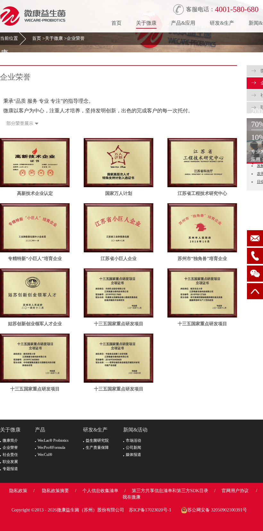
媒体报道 (133, 454)
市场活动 (133, 440)
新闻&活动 (135, 429)
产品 (40, 429)
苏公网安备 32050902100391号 (217, 510)
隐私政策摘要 (55, 490)
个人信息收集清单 (100, 490)
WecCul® (45, 454)
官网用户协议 (235, 490)
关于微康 (146, 23)
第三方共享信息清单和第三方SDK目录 (170, 490)
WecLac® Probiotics (53, 440)
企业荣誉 (76, 38)
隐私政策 (18, 490)
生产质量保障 (97, 447)
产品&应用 (183, 23)
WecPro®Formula (51, 447)
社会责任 (10, 454)
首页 (116, 23)
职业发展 (10, 461)
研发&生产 (222, 23)
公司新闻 (133, 447)
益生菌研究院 (97, 440)
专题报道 (10, 468)
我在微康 (131, 497)
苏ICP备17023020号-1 (150, 510)
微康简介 (10, 440)
